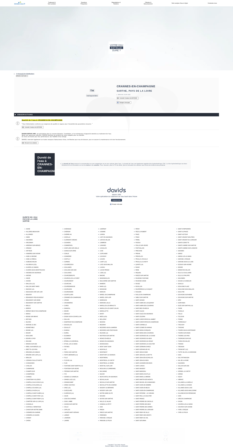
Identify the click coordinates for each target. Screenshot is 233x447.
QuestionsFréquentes (84, 3)
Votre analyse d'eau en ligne (180, 3)
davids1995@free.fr (108, 439)
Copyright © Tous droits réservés (116, 444)
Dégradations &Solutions (116, 3)
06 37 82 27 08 (118, 437)
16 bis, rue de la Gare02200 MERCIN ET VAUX (110, 433)
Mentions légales (109, 446)
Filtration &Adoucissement (148, 3)
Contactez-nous (212, 3)
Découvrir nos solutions (31, 143)
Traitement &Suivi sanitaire (52, 3)
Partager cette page (125, 102)
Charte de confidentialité (121, 446)
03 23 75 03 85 (107, 437)
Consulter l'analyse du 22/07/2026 (128, 98)
